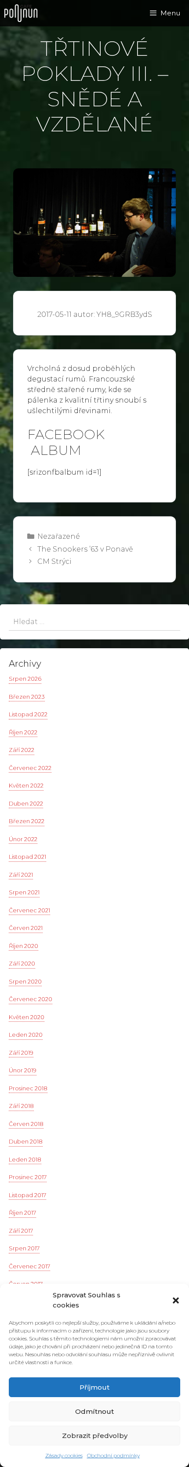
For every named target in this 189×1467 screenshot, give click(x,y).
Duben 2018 (26, 1141)
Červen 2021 (26, 927)
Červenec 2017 (29, 1266)
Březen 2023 (27, 696)
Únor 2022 (23, 838)
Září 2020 (22, 963)
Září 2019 (21, 1052)
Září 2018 (21, 1105)
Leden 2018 (25, 1159)
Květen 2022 (26, 785)
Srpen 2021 (24, 892)
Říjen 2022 (23, 732)
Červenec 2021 (29, 910)
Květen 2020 (26, 1016)
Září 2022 (21, 749)
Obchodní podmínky (113, 1455)
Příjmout (94, 1387)
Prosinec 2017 (28, 1176)
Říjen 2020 (23, 945)
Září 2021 (21, 874)
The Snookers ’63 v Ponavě (85, 549)
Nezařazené (58, 536)
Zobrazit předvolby (94, 1435)
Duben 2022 (26, 803)
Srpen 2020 (25, 981)
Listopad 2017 (27, 1194)
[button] (175, 1300)
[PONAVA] (23, 13)
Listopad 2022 (28, 714)
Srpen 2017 (24, 1248)
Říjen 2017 (22, 1212)
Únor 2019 (22, 1070)
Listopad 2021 (27, 856)
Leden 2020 (26, 1034)
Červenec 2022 (30, 767)
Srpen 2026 (25, 678)
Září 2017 (21, 1230)
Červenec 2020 (30, 998)
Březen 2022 (26, 820)
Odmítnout (94, 1411)
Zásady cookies (64, 1455)
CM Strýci (54, 561)
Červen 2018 (26, 1123)
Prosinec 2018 (28, 1088)
